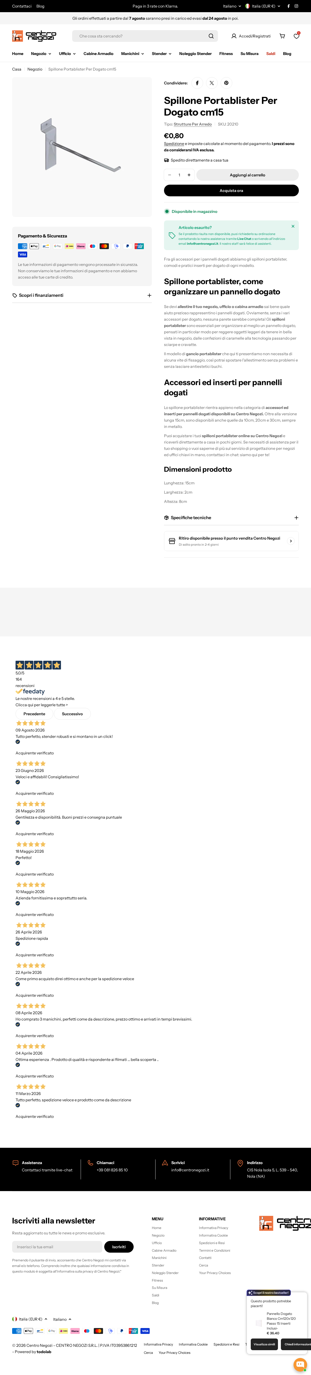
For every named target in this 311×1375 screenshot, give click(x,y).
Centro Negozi (39, 1345)
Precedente (34, 713)
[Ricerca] (211, 36)
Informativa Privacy (158, 1344)
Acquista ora (231, 190)
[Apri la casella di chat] (300, 1365)
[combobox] (145, 36)
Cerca (148, 1352)
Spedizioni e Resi (226, 1344)
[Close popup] (298, 1296)
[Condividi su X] (212, 83)
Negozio (34, 69)
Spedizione (174, 143)
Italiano (229, 6)
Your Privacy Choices (174, 1352)
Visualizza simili (264, 1344)
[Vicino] (293, 226)
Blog (40, 6)
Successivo (72, 713)
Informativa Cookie (193, 1344)
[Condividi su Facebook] (197, 83)
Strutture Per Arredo (193, 124)
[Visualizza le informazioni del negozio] (291, 541)
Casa (16, 69)
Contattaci (22, 6)
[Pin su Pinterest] (226, 83)
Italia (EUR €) (264, 6)
